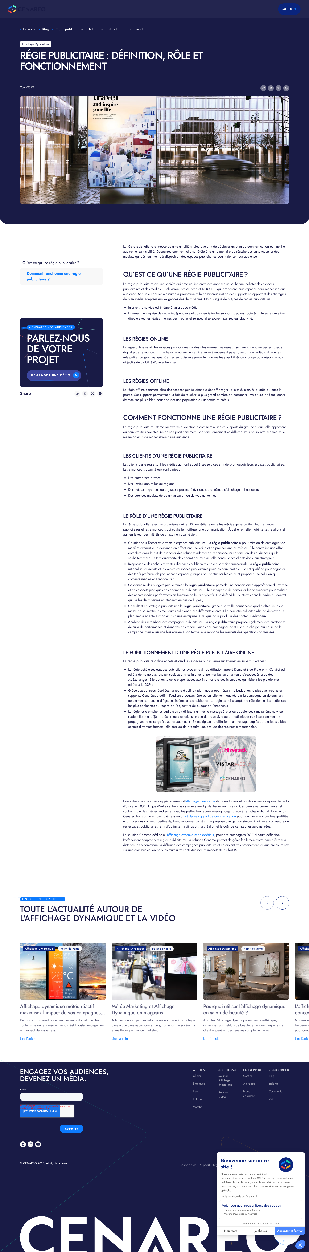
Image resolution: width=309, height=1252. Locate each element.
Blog (45, 29)
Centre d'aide (188, 1165)
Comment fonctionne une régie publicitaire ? (54, 276)
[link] (23, 1144)
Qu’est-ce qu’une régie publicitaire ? (50, 262)
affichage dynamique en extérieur (190, 834)
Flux (195, 1091)
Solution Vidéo (223, 1094)
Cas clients (275, 1091)
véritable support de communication (210, 816)
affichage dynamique (200, 801)
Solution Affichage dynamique (225, 1080)
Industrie (198, 1099)
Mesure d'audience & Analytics (240, 1214)
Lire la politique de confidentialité (239, 1196)
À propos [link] (249, 1083)
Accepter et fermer (290, 1231)
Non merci (231, 1231)
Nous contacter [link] (249, 1093)
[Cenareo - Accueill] (27, 9)
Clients (197, 1076)
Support (205, 1165)
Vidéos (273, 1099)
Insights (273, 1083)
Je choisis (260, 1231)
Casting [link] (248, 1076)
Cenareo (30, 29)
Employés (199, 1083)
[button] (300, 1245)
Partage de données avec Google (242, 1210)
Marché (197, 1107)
